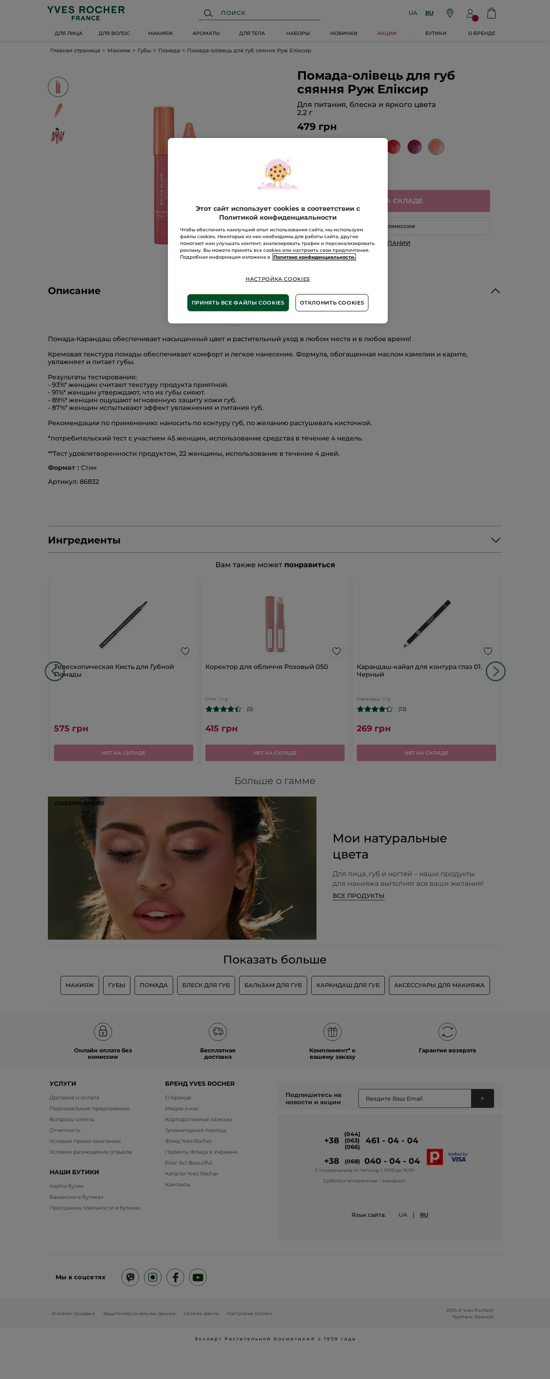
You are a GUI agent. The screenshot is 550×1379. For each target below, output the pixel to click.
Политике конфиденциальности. (314, 257)
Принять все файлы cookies (238, 303)
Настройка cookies (278, 279)
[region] (278, 230)
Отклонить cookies (332, 303)
